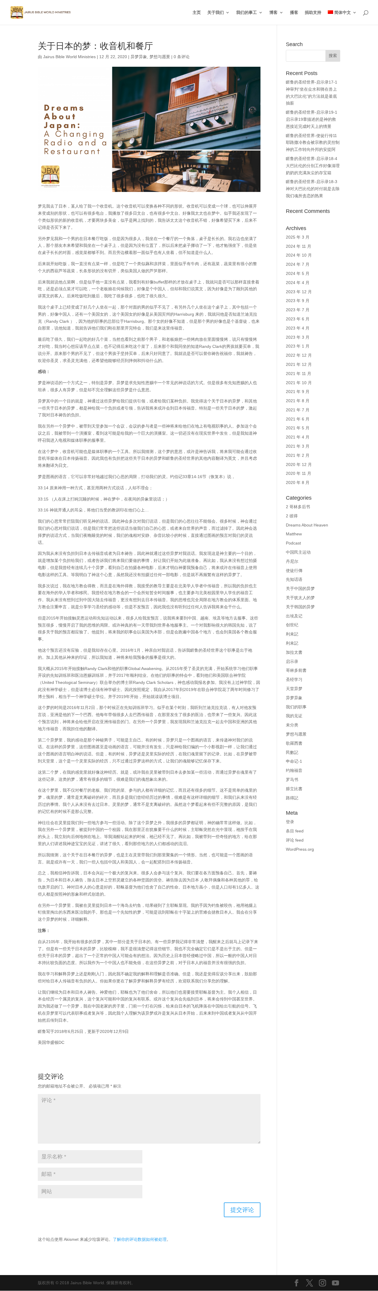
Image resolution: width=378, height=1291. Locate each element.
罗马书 (292, 779)
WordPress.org (300, 849)
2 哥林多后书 (298, 506)
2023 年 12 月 (299, 291)
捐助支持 (313, 12)
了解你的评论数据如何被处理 (140, 1239)
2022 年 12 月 (299, 355)
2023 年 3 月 (297, 337)
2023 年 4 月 (297, 328)
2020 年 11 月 (298, 473)
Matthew (294, 534)
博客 (273, 12)
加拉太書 (294, 652)
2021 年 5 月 (297, 428)
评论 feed (295, 840)
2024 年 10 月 (299, 255)
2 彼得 (292, 516)
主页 (197, 12)
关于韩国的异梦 (300, 606)
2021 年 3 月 (297, 446)
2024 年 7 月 (297, 264)
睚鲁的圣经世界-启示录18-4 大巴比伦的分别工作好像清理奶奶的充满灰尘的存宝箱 (313, 165)
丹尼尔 (292, 561)
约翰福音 (294, 770)
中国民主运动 (298, 552)
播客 (294, 12)
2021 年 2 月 (297, 455)
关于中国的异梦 (300, 588)
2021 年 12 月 (299, 364)
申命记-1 (294, 761)
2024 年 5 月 (297, 273)
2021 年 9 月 (297, 391)
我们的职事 (296, 707)
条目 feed (295, 831)
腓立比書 (294, 788)
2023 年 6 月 (297, 319)
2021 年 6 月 (297, 419)
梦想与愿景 (159, 56)
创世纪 (292, 624)
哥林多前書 (296, 670)
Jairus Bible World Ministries (69, 56)
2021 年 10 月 (299, 382)
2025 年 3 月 (297, 237)
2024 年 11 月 (298, 246)
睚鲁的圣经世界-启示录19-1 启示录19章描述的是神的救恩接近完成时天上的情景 (311, 119)
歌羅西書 (294, 743)
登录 (290, 821)
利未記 (292, 634)
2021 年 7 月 (297, 409)
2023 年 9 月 (297, 300)
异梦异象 (139, 56)
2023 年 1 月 (297, 346)
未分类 (292, 725)
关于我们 (215, 12)
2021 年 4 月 (297, 437)
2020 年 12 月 (299, 464)
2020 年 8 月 (297, 482)
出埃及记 (294, 616)
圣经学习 (294, 679)
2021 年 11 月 (298, 373)
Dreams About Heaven (307, 525)
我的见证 (294, 715)
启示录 (292, 661)
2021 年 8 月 (297, 400)
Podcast (293, 543)
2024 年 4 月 (297, 282)
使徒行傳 (294, 570)
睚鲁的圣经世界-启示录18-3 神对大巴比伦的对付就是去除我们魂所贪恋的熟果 (313, 188)
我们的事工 (246, 12)
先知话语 (294, 579)
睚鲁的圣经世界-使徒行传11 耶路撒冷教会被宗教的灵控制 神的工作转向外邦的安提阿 (313, 142)
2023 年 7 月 (297, 309)
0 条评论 (182, 56)
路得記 (292, 798)
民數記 (292, 752)
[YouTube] (335, 1283)
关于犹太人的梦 (300, 597)
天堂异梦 (294, 688)
